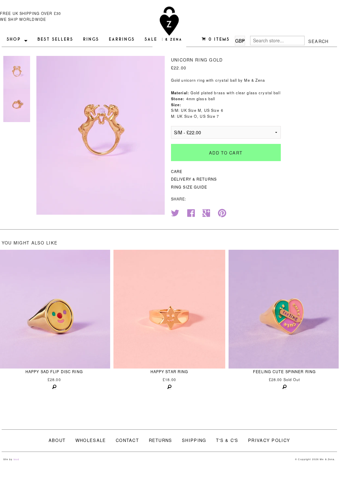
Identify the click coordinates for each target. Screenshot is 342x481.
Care (176, 171)
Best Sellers (55, 39)
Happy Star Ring (169, 371)
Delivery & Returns (194, 179)
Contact (127, 440)
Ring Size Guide (189, 187)
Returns (160, 440)
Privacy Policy (269, 440)
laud (16, 459)
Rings (91, 39)
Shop (14, 39)
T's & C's (227, 440)
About (57, 440)
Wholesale (90, 440)
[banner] (169, 27)
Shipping (194, 440)
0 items (218, 39)
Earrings (122, 39)
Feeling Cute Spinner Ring (284, 371)
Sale (151, 39)
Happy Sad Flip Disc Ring (54, 371)
